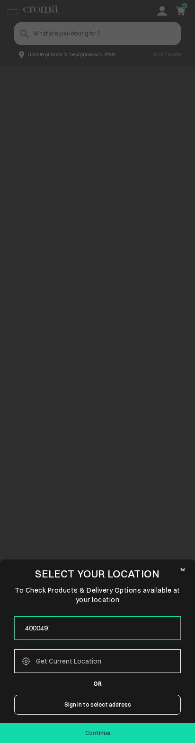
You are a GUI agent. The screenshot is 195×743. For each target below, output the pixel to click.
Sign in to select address (97, 704)
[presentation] (97, 628)
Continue (97, 732)
